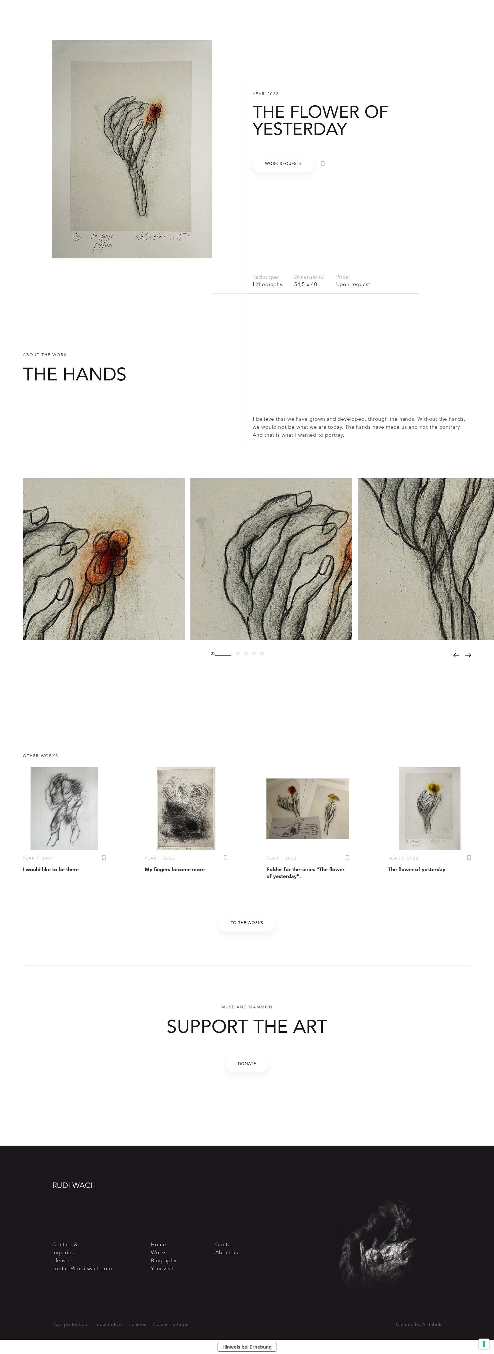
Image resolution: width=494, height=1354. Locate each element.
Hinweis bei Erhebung (247, 1347)
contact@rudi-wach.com (82, 1268)
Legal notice (108, 1325)
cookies (137, 1325)
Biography (163, 1260)
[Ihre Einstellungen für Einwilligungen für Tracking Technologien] (484, 1344)
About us (226, 1252)
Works (159, 1252)
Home (158, 1244)
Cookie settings (170, 1325)
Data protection (69, 1325)
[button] (222, 652)
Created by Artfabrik (419, 1325)
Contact (225, 1244)
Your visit (162, 1268)
